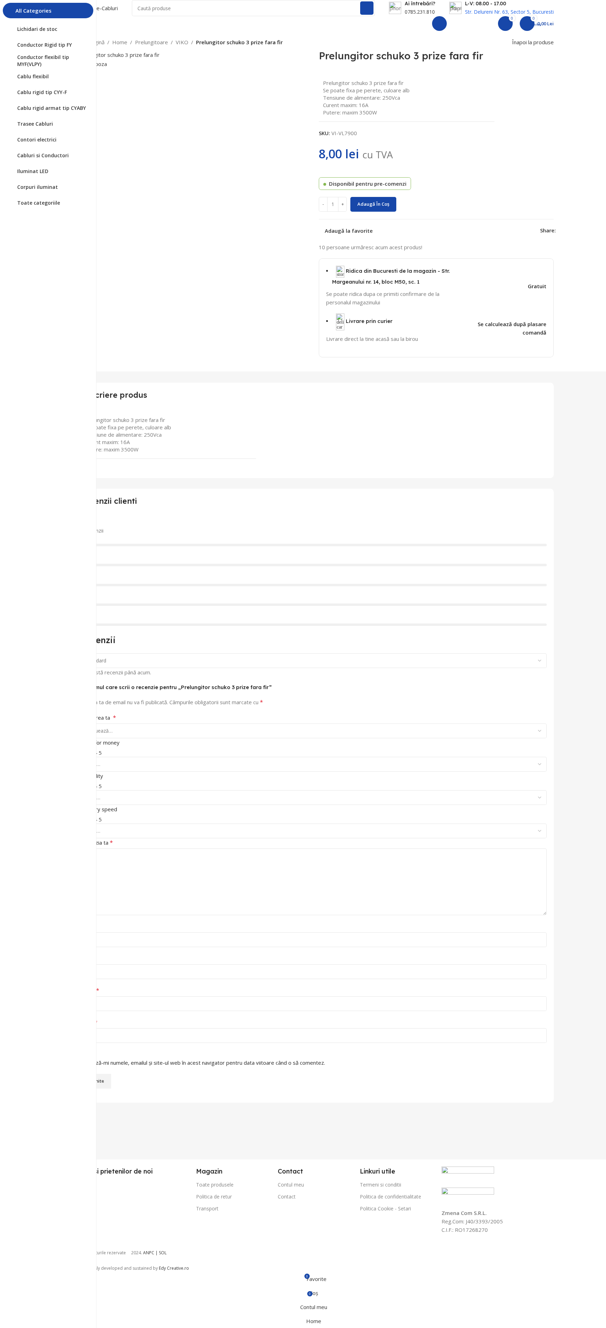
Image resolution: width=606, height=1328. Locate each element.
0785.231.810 (420, 11)
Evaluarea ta (98, 717)
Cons (86, 958)
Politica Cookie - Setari (385, 1208)
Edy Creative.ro (174, 1268)
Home (119, 42)
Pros (86, 926)
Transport (207, 1208)
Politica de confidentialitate (390, 1196)
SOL (163, 1253)
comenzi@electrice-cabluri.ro (390, 23)
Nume (89, 990)
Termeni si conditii (380, 1184)
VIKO (182, 42)
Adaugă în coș (373, 204)
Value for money (100, 742)
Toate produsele (215, 1184)
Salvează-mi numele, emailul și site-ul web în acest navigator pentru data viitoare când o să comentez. (202, 1062)
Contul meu (291, 1184)
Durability (91, 775)
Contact (287, 1196)
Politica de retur (214, 1196)
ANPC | (151, 1253)
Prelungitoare (151, 42)
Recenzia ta (96, 842)
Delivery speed (98, 809)
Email (88, 1022)
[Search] (366, 8)
